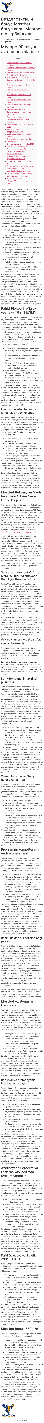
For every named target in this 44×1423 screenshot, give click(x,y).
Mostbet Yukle (12, 141)
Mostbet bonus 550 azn (16, 129)
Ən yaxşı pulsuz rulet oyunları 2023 (20, 144)
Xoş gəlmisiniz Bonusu (15, 132)
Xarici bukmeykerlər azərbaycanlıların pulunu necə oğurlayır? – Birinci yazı (18, 156)
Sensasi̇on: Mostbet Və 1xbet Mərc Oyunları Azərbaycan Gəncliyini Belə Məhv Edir (21, 79)
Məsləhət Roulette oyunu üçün (18, 171)
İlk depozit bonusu (14, 178)
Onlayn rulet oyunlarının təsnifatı (19, 139)
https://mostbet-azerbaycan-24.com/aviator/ (18, 532)
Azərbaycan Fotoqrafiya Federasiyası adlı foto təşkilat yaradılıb (18, 119)
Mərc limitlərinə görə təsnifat (18, 146)
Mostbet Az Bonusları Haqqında (19, 109)
